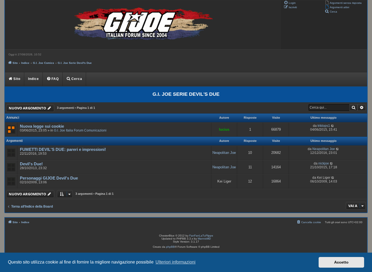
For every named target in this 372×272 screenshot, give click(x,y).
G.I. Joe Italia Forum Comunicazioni (80, 130)
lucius (224, 129)
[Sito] (142, 24)
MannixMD (204, 238)
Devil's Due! (31, 164)
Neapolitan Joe (224, 153)
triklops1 (324, 126)
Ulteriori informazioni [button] (175, 262)
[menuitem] (343, 2)
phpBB (170, 246)
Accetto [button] (341, 262)
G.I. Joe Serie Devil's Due (186, 94)
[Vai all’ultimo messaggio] (332, 126)
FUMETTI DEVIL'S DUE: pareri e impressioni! (63, 149)
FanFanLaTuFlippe (201, 235)
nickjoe (323, 163)
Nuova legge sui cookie (42, 126)
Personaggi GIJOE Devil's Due (49, 178)
